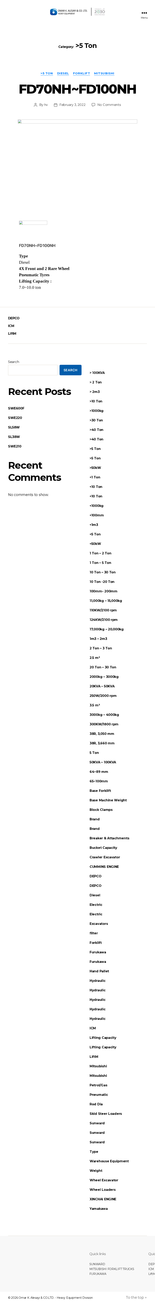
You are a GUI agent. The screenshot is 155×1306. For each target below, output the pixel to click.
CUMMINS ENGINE (104, 867)
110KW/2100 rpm (103, 610)
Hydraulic (98, 981)
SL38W (14, 437)
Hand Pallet (100, 971)
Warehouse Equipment (109, 1161)
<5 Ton (95, 534)
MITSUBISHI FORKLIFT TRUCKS (111, 1269)
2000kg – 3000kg (104, 677)
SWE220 (15, 418)
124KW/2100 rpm (104, 620)
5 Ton (94, 753)
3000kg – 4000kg (104, 715)
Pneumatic (99, 1095)
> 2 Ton (96, 382)
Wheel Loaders (103, 1190)
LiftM (12, 333)
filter (94, 933)
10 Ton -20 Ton (102, 582)
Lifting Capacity (103, 1038)
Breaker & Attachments (109, 838)
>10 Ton (96, 401)
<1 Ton (95, 477)
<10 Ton (96, 487)
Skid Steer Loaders (106, 1114)
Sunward (97, 1123)
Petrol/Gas (98, 1085)
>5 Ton (47, 73)
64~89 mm (99, 772)
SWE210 (14, 446)
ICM (11, 326)
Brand (95, 819)
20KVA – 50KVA (102, 686)
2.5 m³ (95, 658)
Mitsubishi (104, 73)
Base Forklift (100, 791)
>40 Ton (96, 430)
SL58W (14, 427)
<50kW (95, 544)
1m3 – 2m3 (98, 639)
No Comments (109, 105)
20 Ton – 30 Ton (103, 667)
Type (94, 1152)
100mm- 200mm (103, 591)
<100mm (97, 515)
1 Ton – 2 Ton (100, 553)
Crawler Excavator (105, 857)
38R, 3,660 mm (102, 743)
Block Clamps (101, 810)
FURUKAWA (97, 1274)
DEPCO (14, 318)
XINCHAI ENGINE (103, 1199)
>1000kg (97, 411)
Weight (96, 1171)
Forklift (81, 73)
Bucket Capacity (103, 848)
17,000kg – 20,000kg (107, 629)
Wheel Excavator (104, 1180)
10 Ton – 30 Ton (103, 572)
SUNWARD (97, 1264)
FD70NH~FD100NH (77, 89)
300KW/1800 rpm (104, 724)
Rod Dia (96, 1104)
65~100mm (99, 781)
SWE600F (16, 408)
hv (46, 105)
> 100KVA (97, 373)
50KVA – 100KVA (103, 762)
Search (13, 362)
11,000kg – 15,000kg (106, 601)
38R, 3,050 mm (102, 734)
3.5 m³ (95, 705)
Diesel (63, 73)
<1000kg (97, 506)
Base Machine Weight (108, 800)
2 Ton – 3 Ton (101, 648)
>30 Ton (96, 420)
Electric (96, 905)
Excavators (99, 924)
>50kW (95, 468)
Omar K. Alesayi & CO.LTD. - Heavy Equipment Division (56, 1298)
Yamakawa (99, 1209)
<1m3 (94, 525)
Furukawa (98, 952)
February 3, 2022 (72, 105)
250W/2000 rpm (103, 696)
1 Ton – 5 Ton (100, 563)
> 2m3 (95, 392)
